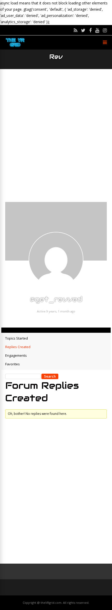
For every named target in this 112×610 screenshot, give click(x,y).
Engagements (16, 355)
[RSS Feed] (75, 30)
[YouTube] (97, 30)
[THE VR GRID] (15, 46)
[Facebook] (90, 30)
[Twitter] (83, 30)
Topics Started (16, 338)
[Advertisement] (56, 135)
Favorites (12, 364)
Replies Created (17, 346)
